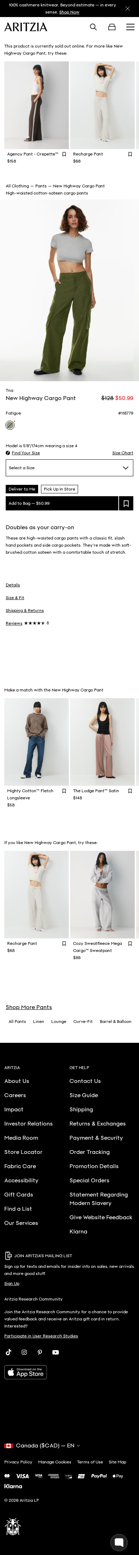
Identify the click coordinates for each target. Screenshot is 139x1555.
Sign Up (11, 1283)
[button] (23, 453)
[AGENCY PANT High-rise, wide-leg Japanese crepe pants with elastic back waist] (36, 105)
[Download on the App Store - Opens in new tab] (69, 1372)
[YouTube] (55, 1352)
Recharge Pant (88, 154)
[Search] (93, 27)
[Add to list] (126, 503)
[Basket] (111, 27)
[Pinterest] (40, 1352)
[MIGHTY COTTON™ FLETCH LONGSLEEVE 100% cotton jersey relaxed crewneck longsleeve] (36, 742)
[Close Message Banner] (127, 8)
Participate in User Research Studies (41, 1336)
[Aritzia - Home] (25, 27)
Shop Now (69, 12)
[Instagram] (24, 1352)
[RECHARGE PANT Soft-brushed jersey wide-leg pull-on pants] (102, 105)
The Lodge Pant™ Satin (96, 791)
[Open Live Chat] (119, 1542)
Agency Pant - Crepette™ (32, 154)
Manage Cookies (54, 1462)
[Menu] (130, 27)
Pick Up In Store (59, 489)
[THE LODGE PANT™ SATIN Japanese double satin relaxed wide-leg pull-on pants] (102, 742)
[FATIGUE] (10, 425)
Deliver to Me (22, 489)
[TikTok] (8, 1352)
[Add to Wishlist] (64, 153)
